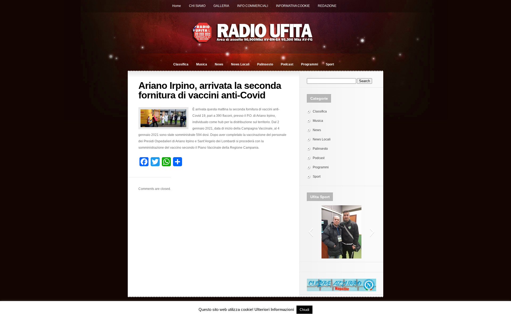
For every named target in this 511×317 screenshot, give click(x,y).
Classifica (180, 64)
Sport (330, 64)
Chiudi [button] (304, 310)
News (219, 64)
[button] (310, 232)
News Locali (240, 64)
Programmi (309, 64)
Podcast (287, 64)
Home (176, 6)
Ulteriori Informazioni (274, 309)
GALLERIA (221, 6)
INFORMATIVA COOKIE (293, 6)
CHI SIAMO (197, 6)
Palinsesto (265, 64)
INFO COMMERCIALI (252, 6)
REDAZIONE (327, 6)
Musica (201, 64)
